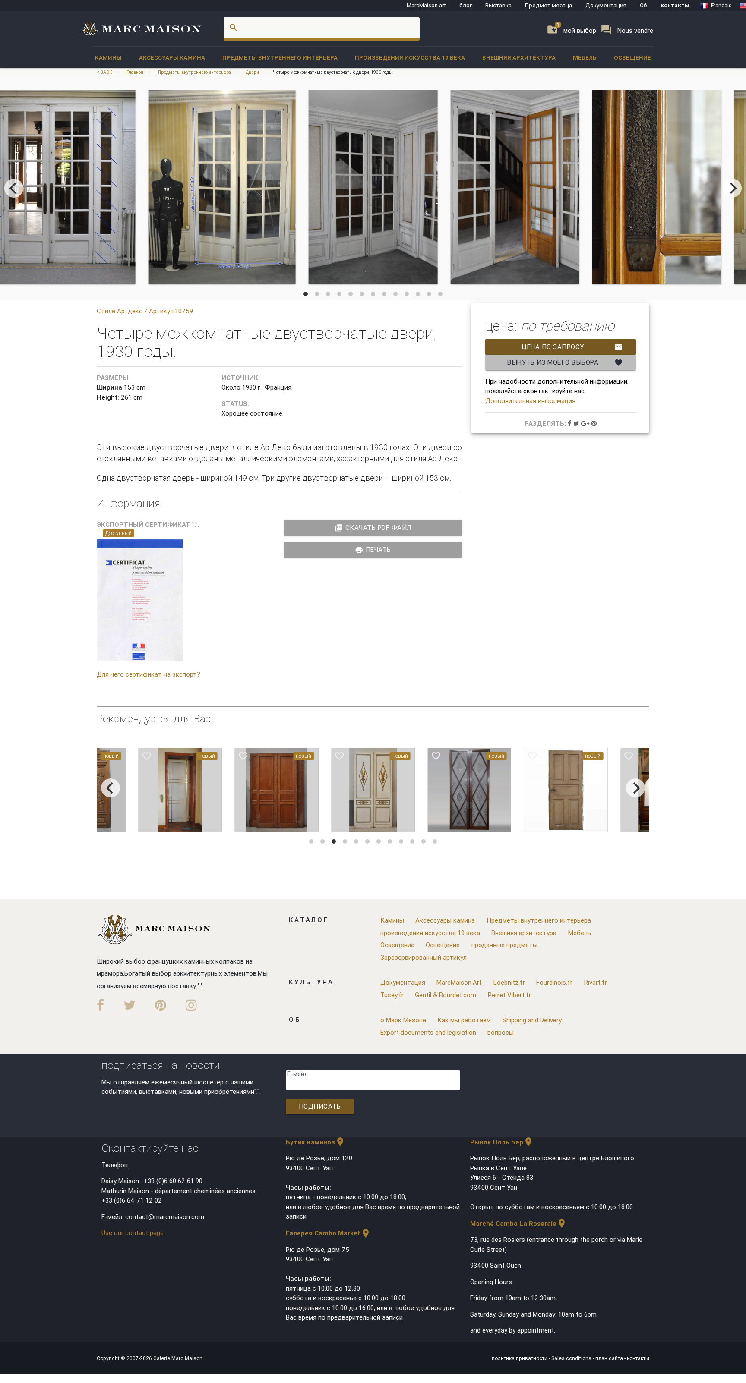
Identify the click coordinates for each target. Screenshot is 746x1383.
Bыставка (498, 5)
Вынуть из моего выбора (565, 362)
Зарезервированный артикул (423, 957)
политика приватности (520, 1358)
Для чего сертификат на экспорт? (148, 674)
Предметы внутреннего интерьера (280, 57)
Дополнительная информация (530, 401)
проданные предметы (504, 945)
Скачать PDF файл (373, 527)
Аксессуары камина (172, 57)
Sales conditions (572, 1358)
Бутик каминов (315, 1142)
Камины (108, 57)
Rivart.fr (595, 982)
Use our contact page (132, 1233)
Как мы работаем (464, 1020)
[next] (732, 188)
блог (465, 5)
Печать (373, 549)
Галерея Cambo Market (328, 1233)
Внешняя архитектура (519, 57)
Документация (605, 5)
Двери (252, 72)
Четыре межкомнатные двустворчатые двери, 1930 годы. (333, 72)
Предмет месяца (548, 5)
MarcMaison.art (426, 5)
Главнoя (135, 72)
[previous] (13, 188)
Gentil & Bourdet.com (445, 995)
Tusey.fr (392, 995)
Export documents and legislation (428, 1032)
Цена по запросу (572, 347)
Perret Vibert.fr (509, 995)
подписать (320, 1106)
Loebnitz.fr (509, 982)
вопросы (500, 1032)
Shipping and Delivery (532, 1020)
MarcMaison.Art (459, 982)
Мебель (585, 57)
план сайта (609, 1358)
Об (643, 5)
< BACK (105, 72)
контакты (675, 5)
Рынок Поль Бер (502, 1142)
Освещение (632, 57)
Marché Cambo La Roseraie (518, 1223)
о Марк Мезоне (403, 1020)
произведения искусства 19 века (410, 57)
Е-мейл (297, 1074)
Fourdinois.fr (554, 982)
